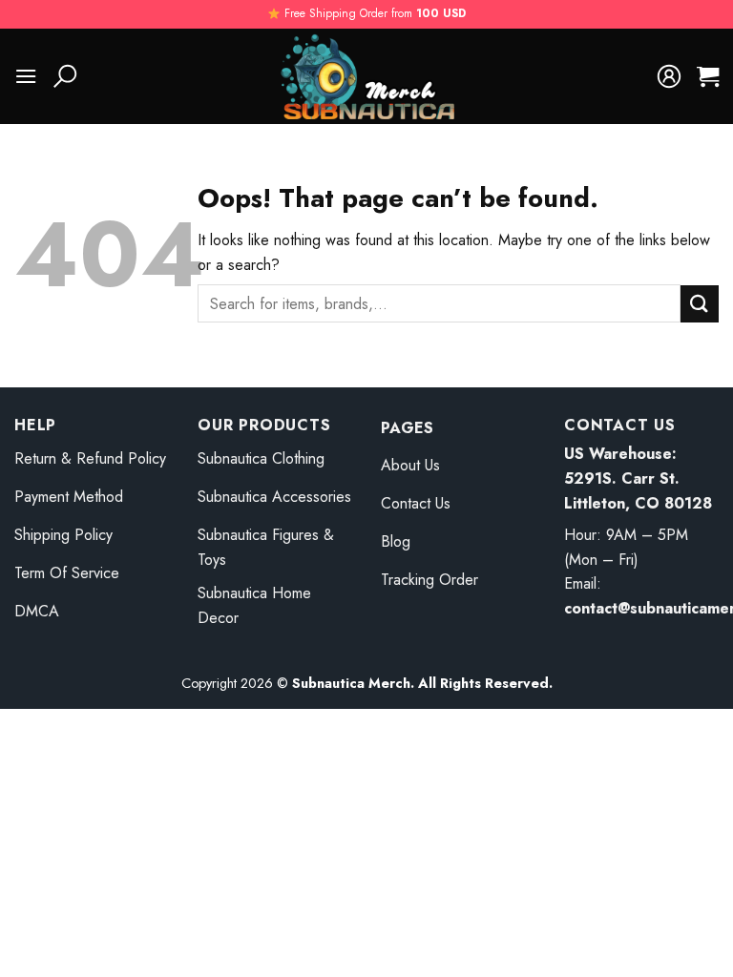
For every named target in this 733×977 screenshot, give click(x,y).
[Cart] (708, 76)
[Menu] (25, 75)
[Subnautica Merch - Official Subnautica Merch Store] (366, 76)
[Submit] (700, 303)
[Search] (65, 76)
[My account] (669, 76)
